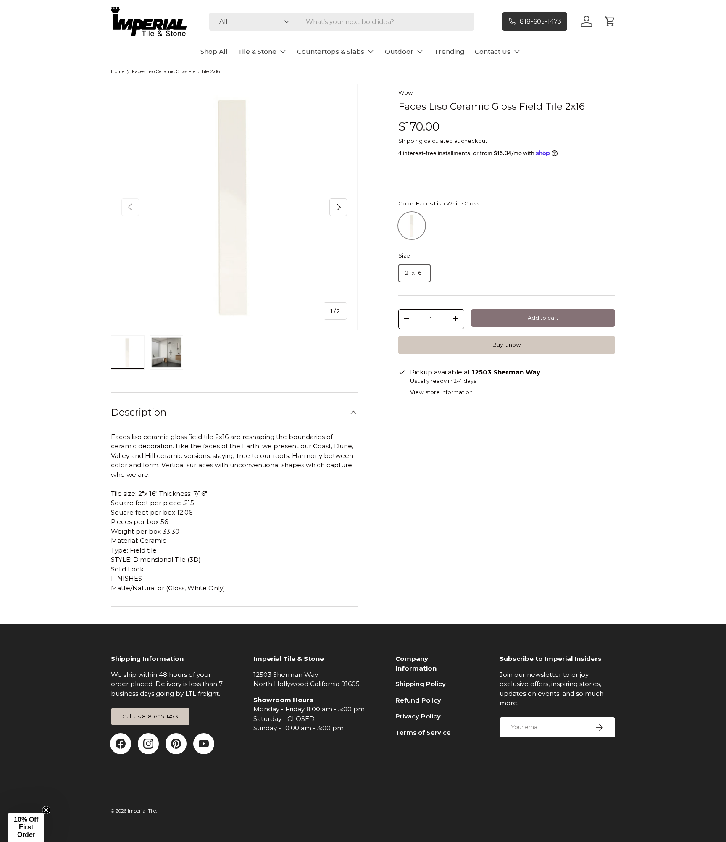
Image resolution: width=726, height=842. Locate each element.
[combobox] (341, 22)
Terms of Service (423, 733)
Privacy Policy (418, 716)
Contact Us (492, 51)
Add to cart (543, 317)
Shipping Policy (420, 684)
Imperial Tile (142, 811)
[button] (26, 827)
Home (117, 71)
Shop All (214, 51)
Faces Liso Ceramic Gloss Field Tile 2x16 (176, 71)
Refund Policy (418, 700)
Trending (449, 51)
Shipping (410, 140)
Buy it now (506, 344)
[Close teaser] (46, 810)
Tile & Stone (257, 51)
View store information (441, 392)
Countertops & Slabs (330, 51)
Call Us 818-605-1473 (150, 716)
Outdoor (399, 51)
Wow (405, 92)
